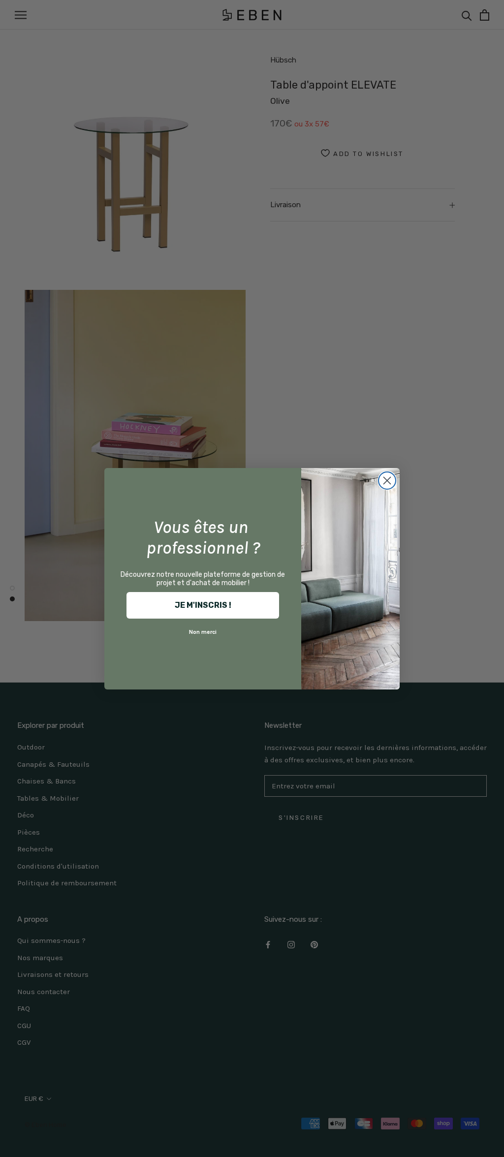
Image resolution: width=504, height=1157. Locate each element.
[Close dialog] (387, 480)
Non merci (203, 631)
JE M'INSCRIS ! (203, 605)
